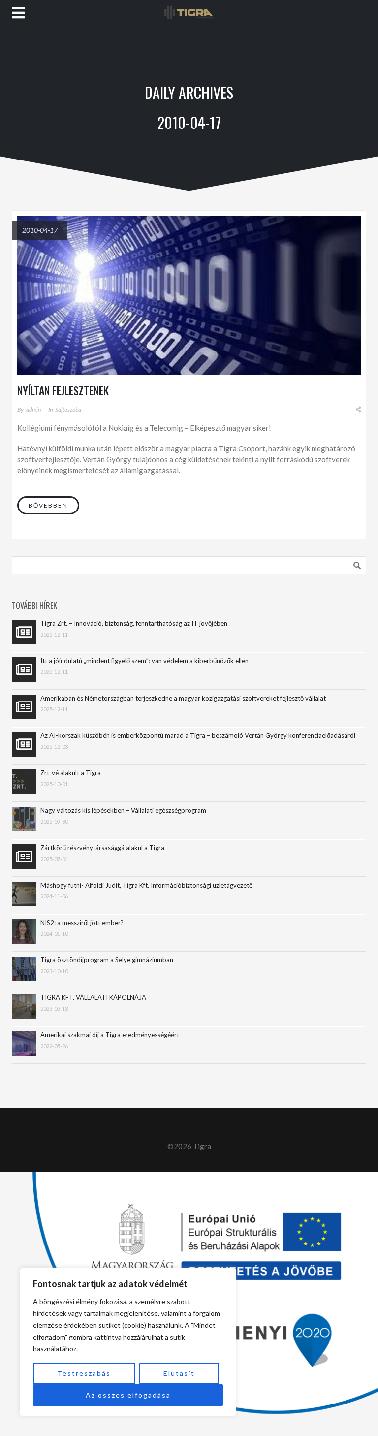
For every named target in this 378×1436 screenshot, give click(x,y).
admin (33, 409)
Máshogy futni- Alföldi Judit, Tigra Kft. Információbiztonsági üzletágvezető (146, 885)
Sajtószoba (68, 409)
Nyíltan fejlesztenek (63, 390)
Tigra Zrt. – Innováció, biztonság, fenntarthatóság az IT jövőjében (133, 623)
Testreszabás (84, 1373)
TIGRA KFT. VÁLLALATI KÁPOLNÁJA (93, 997)
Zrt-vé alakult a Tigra (70, 773)
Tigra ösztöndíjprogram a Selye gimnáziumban (106, 960)
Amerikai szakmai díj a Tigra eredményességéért (109, 1035)
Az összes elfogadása (128, 1395)
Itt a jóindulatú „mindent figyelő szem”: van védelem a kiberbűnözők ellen (144, 661)
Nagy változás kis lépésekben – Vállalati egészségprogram (123, 810)
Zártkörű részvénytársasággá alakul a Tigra (102, 848)
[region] (128, 1342)
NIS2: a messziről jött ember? (82, 922)
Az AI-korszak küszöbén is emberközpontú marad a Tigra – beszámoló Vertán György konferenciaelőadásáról (197, 735)
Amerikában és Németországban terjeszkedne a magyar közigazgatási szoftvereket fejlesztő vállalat (183, 698)
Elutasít (179, 1373)
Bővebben (48, 505)
